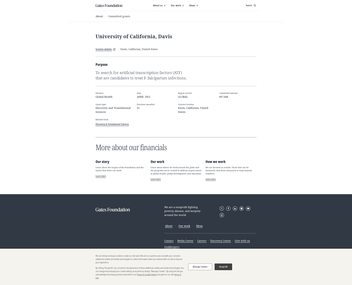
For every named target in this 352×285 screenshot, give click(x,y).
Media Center (185, 240)
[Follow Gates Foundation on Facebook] (228, 208)
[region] (176, 267)
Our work (184, 225)
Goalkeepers (171, 247)
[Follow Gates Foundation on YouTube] (248, 208)
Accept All (223, 266)
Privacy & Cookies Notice (146, 274)
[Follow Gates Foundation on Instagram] (241, 208)
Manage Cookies (200, 266)
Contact (169, 240)
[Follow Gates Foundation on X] (221, 208)
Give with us (242, 240)
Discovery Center (220, 240)
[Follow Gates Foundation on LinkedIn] (235, 208)
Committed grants (119, 16)
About (99, 16)
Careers (202, 240)
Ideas (199, 225)
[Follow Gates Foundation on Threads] (221, 215)
